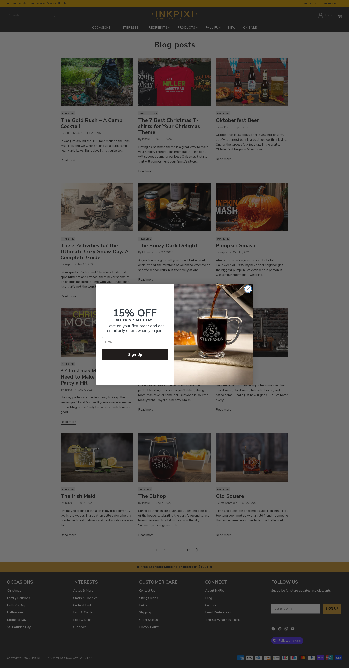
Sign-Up (135, 354)
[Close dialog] (248, 288)
